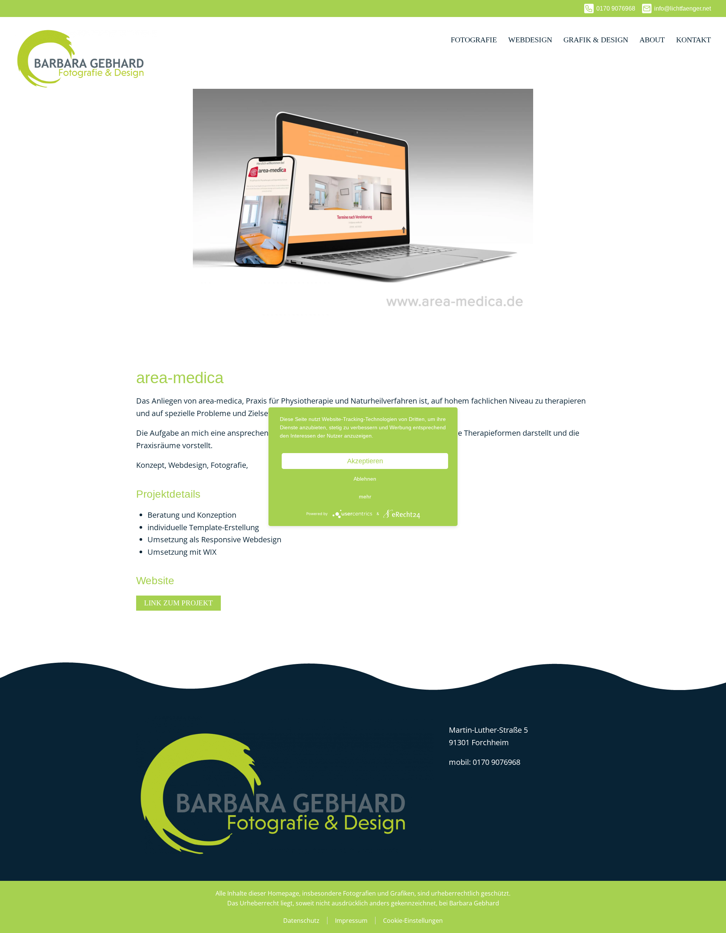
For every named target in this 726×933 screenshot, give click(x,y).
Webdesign (530, 40)
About (652, 40)
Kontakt (693, 40)
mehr (365, 497)
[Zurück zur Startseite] (86, 39)
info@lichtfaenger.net (682, 8)
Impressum (351, 920)
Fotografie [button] (474, 40)
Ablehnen (365, 479)
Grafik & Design (595, 40)
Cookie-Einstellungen (413, 920)
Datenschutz (301, 920)
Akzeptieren (365, 461)
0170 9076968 (615, 8)
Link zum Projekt (178, 603)
